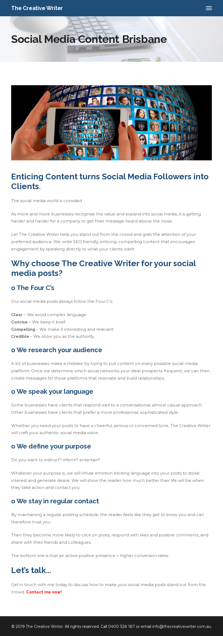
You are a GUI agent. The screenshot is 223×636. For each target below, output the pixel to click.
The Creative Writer (44, 626)
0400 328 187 (121, 626)
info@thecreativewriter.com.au (181, 626)
